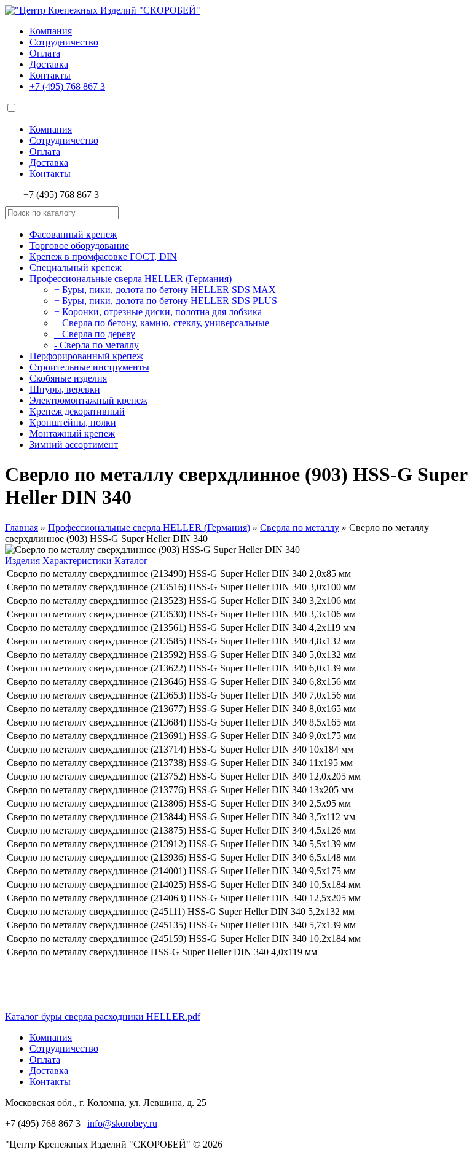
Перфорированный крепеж (86, 356)
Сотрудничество (64, 42)
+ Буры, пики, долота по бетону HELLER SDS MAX (165, 289)
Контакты (50, 75)
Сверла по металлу (299, 527)
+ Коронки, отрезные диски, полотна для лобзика (158, 312)
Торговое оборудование (79, 245)
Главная (21, 527)
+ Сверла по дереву (94, 334)
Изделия (22, 560)
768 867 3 (67, 86)
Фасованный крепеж (73, 234)
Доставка (49, 64)
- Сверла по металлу (96, 345)
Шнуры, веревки (65, 389)
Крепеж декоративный (77, 411)
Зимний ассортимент (74, 444)
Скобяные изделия (68, 378)
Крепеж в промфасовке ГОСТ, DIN (103, 256)
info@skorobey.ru (122, 1123)
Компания (51, 31)
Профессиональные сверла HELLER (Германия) (131, 278)
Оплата (45, 53)
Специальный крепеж (76, 267)
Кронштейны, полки (73, 422)
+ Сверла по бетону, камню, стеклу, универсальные (161, 323)
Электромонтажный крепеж (89, 400)
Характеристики (77, 560)
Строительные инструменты (89, 367)
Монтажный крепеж (72, 433)
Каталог (131, 560)
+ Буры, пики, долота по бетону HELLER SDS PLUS (165, 301)
